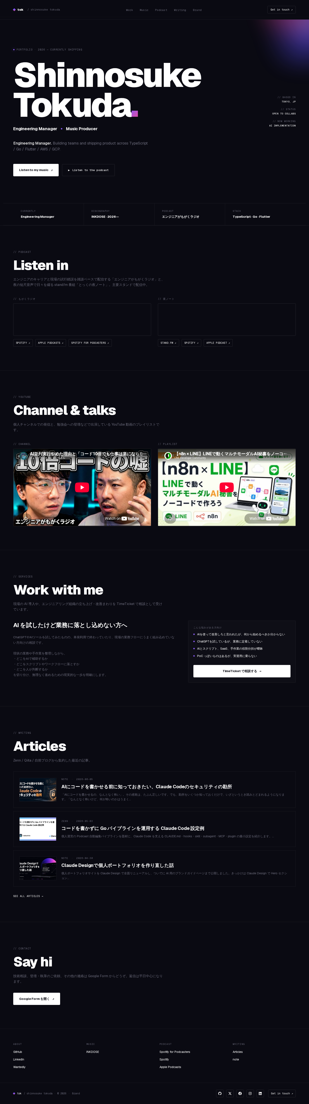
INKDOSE (92, 1052)
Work (129, 10)
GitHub (17, 1052)
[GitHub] (220, 1093)
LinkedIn (18, 1059)
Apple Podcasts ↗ (50, 343)
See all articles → (28, 896)
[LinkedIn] (260, 1093)
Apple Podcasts (170, 1067)
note (236, 1059)
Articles (238, 1052)
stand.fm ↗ (168, 343)
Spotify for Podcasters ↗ (90, 343)
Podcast (161, 10)
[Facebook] (240, 1093)
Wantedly (19, 1067)
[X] (230, 1093)
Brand (197, 10)
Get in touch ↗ (282, 9)
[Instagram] (250, 1093)
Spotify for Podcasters (175, 1052)
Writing (180, 10)
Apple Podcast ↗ (218, 343)
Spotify (164, 1059)
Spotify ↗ (23, 343)
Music (144, 10)
